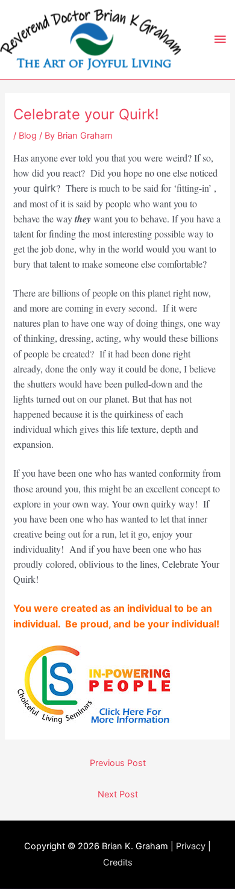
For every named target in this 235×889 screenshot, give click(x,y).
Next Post (118, 794)
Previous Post (118, 763)
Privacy (190, 846)
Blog (28, 135)
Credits (118, 862)
